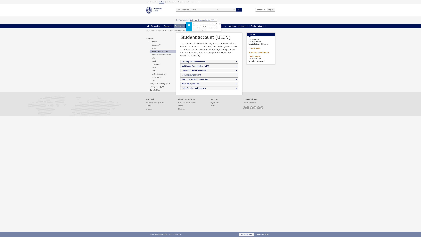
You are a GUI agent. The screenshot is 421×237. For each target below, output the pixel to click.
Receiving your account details (193, 61)
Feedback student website (187, 103)
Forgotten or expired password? (194, 70)
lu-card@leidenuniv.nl (256, 61)
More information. (175, 234)
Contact (148, 106)
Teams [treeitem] (154, 71)
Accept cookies (246, 234)
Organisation (214, 103)
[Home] (148, 26)
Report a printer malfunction (259, 52)
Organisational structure (186, 2)
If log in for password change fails (195, 79)
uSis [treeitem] (153, 58)
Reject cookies (263, 234)
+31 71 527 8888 (255, 42)
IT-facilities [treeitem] (153, 42)
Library (198, 2)
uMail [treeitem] (154, 61)
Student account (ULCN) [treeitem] (160, 51)
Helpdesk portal (254, 48)
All (218, 10)
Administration (256, 26)
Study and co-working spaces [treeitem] (160, 84)
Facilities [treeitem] (151, 39)
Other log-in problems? (190, 84)
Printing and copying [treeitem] (157, 87)
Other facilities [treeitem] (155, 90)
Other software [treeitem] (157, 77)
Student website (150, 30)
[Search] (239, 10)
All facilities (161, 30)
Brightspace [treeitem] (156, 64)
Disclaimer (181, 109)
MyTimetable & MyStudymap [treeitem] (161, 55)
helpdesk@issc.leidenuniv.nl (259, 44)
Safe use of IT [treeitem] (156, 45)
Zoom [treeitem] (154, 67)
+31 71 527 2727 (255, 59)
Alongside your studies (237, 26)
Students (161, 2)
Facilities (178, 26)
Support (167, 26)
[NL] (261, 10)
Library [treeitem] (152, 80)
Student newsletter (249, 103)
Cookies (180, 106)
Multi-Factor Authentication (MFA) (195, 66)
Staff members (171, 2)
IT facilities (170, 30)
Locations (149, 109)
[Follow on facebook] (247, 107)
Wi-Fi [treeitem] (154, 48)
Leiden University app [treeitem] (159, 74)
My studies (155, 26)
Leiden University (151, 2)
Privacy (212, 106)
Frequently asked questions (155, 103)
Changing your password (191, 75)
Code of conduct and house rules (194, 88)
